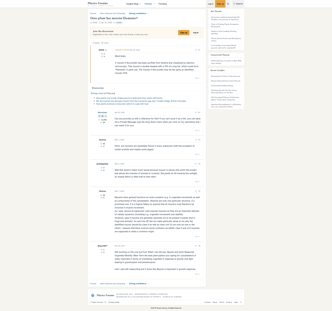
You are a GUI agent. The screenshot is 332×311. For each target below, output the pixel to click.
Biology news (97, 93)
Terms (221, 302)
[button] (140, 4)
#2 (199, 112)
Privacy (229, 302)
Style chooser (97, 302)
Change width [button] (113, 302)
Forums (148, 4)
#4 (199, 164)
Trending (162, 4)
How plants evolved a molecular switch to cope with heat (122, 104)
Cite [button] (196, 78)
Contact (207, 302)
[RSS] (241, 302)
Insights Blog (132, 4)
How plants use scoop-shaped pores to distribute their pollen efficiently (129, 98)
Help (236, 302)
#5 (199, 191)
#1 (199, 50)
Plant (119, 23)
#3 (199, 140)
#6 (199, 246)
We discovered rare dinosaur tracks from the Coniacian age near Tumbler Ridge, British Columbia (141, 101)
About (215, 302)
